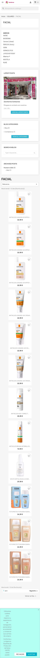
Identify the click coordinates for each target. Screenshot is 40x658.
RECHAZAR (20, 654)
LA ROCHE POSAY (9, 54)
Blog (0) (7, 128)
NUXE (5, 63)
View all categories (20, 136)
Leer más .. (7, 108)
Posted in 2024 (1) (9, 168)
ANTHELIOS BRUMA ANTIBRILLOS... (20, 446)
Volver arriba (31, 596)
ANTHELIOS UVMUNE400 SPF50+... (20, 217)
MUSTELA (6, 60)
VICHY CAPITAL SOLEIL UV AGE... (20, 479)
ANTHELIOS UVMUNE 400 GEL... (20, 348)
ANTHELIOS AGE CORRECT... (20, 413)
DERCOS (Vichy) (8, 45)
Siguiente (33, 591)
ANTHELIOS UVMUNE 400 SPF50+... (20, 250)
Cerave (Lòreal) (8, 42)
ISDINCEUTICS (8, 51)
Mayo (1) (8, 170)
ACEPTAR (31, 654)
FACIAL (7, 22)
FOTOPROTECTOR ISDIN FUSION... (20, 512)
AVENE (5, 36)
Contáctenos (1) (10, 132)
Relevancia (20, 184)
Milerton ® (6, 57)
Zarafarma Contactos (12, 102)
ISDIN (5, 48)
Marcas (6, 33)
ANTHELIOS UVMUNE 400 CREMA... (20, 315)
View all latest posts (20, 112)
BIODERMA (7, 39)
